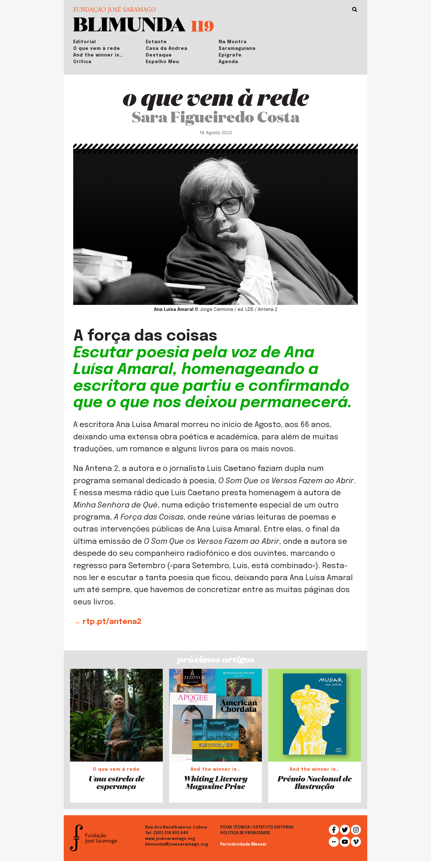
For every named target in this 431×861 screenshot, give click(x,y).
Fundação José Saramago (114, 10)
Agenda (228, 62)
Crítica (82, 62)
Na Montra (233, 42)
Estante (156, 42)
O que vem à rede (96, 48)
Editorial (84, 42)
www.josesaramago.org (170, 839)
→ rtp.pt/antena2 (107, 622)
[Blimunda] (129, 23)
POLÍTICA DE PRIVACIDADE (245, 833)
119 (202, 25)
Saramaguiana (237, 48)
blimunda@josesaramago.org (176, 844)
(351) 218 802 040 (170, 833)
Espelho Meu (162, 62)
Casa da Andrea (166, 48)
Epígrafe (230, 55)
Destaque (159, 55)
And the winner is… (98, 55)
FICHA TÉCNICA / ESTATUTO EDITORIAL (257, 827)
